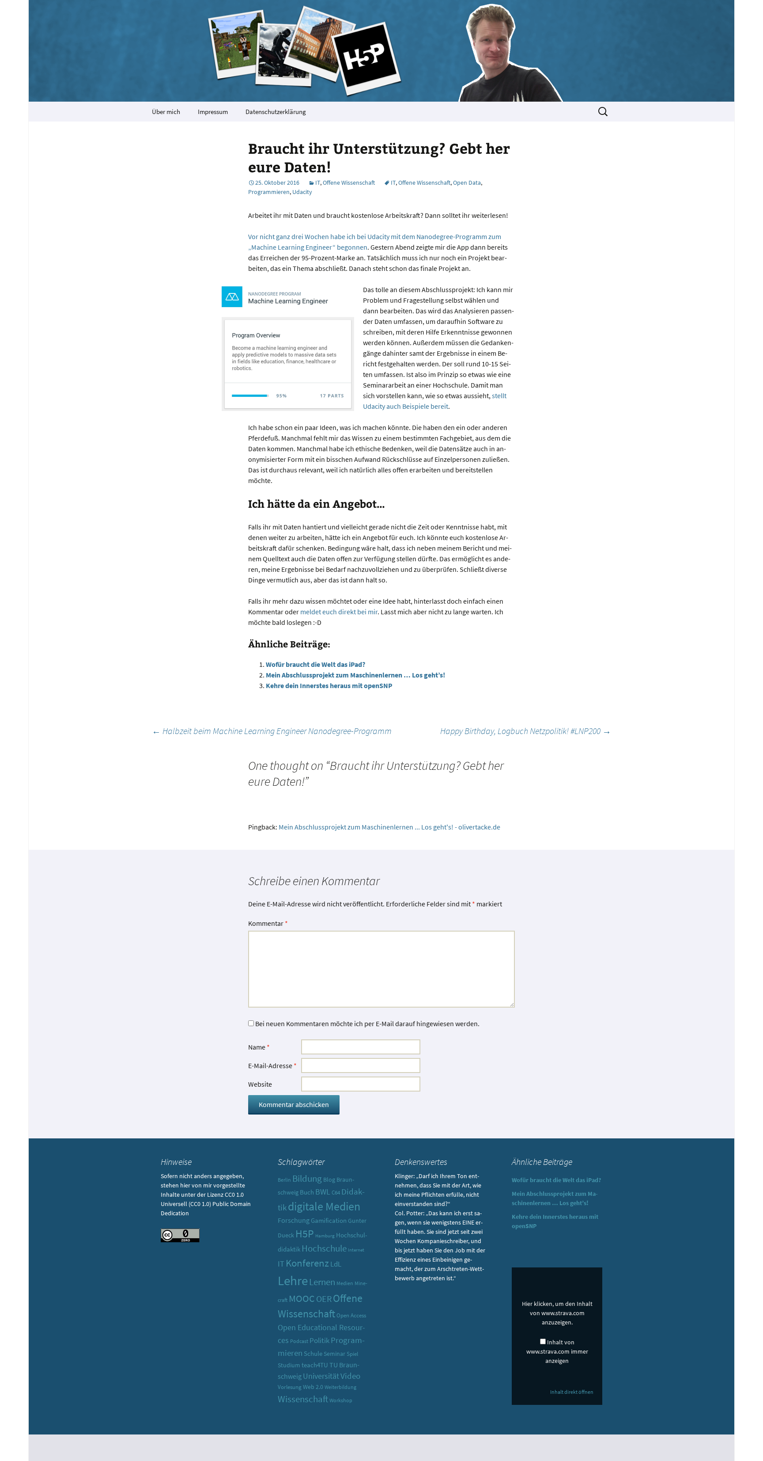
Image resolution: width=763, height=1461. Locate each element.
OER (324, 1298)
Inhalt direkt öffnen (571, 1392)
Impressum (213, 111)
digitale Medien (324, 1206)
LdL (335, 1264)
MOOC (302, 1299)
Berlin (284, 1180)
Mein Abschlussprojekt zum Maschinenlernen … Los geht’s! (355, 674)
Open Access (351, 1315)
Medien (344, 1283)
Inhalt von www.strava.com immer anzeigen (557, 1351)
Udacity (302, 192)
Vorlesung (290, 1387)
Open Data (467, 182)
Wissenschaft (303, 1399)
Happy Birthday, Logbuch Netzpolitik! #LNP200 (525, 730)
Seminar (334, 1354)
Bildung (307, 1178)
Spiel (352, 1354)
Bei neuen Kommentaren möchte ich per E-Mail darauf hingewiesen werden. (367, 1023)
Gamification (329, 1220)
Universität (321, 1376)
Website (260, 1084)
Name (259, 1046)
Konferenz (307, 1262)
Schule (313, 1353)
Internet (356, 1250)
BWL (322, 1192)
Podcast (299, 1341)
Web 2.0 (313, 1387)
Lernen (322, 1282)
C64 (336, 1192)
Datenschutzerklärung (276, 111)
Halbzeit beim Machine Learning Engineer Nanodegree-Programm (272, 730)
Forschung (294, 1220)
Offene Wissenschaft (349, 182)
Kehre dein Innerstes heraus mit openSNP (329, 685)
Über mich (166, 111)
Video (350, 1376)
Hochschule (324, 1248)
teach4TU (315, 1365)
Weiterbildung (340, 1387)
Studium (289, 1365)
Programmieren (269, 192)
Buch (307, 1192)
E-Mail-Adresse (272, 1065)
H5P (304, 1233)
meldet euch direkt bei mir (339, 611)
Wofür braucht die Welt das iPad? (315, 664)
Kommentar (268, 923)
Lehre (293, 1280)
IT (317, 182)
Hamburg (325, 1236)
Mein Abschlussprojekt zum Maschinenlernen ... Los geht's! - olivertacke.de (389, 826)
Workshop (340, 1400)
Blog (329, 1179)
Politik (319, 1340)
